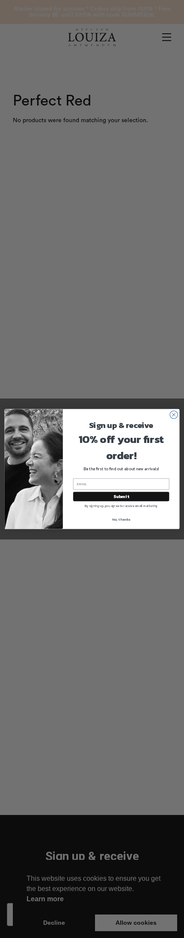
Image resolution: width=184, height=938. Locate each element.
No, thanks (121, 519)
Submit (121, 496)
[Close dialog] (174, 415)
